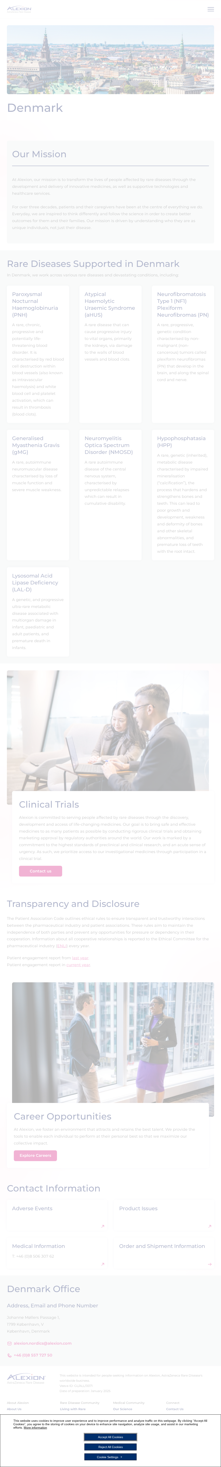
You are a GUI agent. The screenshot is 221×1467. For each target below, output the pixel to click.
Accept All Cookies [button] (110, 1437)
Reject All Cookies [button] (110, 1447)
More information (35, 1427)
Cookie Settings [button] (107, 1457)
